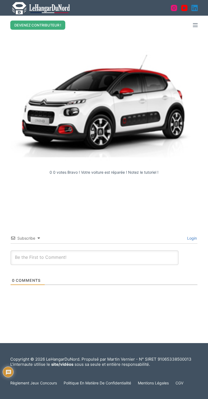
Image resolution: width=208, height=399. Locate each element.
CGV (179, 383)
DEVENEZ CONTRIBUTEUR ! (37, 25)
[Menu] (195, 25)
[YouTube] (184, 8)
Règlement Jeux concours (33, 383)
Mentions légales (153, 383)
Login (191, 238)
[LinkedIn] (194, 8)
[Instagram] (174, 8)
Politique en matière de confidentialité (97, 383)
